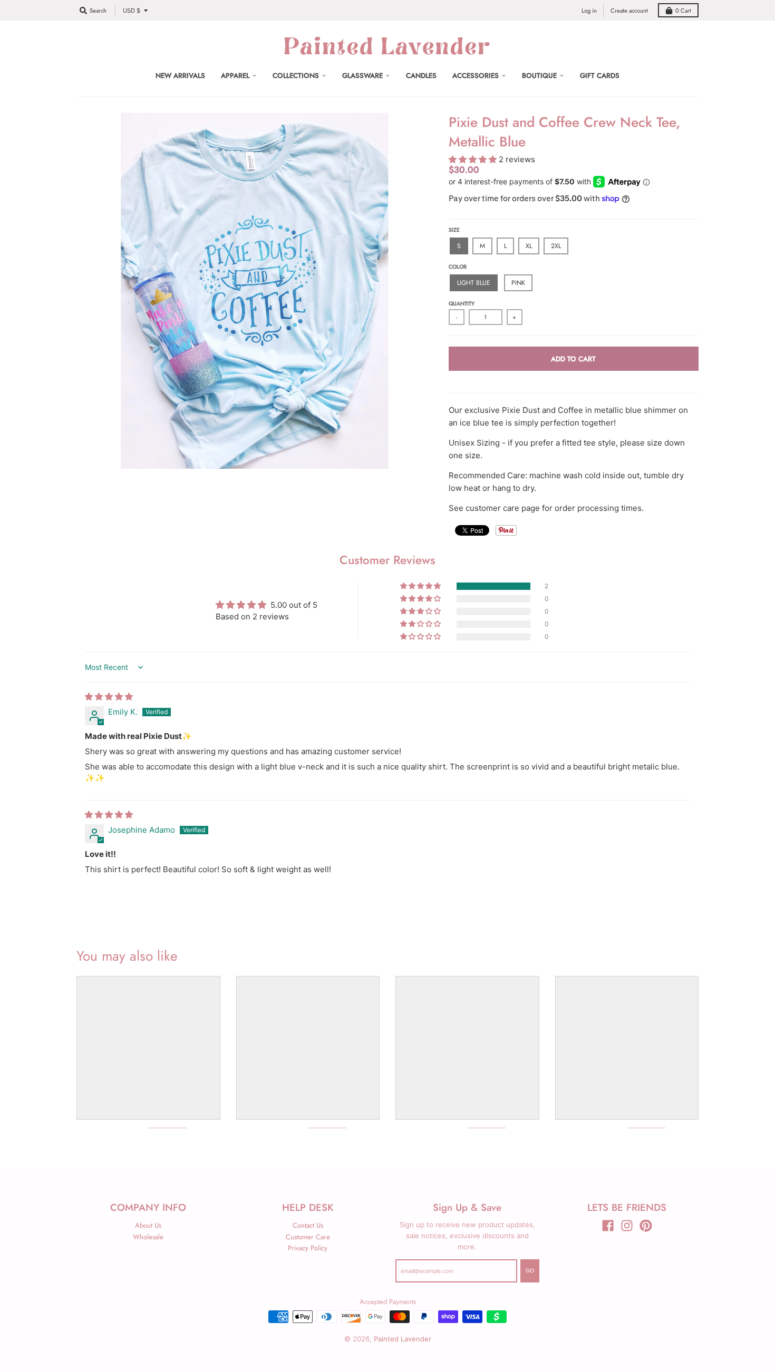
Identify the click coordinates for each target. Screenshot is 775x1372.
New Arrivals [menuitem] (180, 76)
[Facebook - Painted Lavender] (608, 1225)
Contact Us (308, 1225)
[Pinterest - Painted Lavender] (646, 1225)
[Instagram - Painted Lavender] (627, 1225)
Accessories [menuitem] (475, 76)
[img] (109, 697)
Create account (629, 10)
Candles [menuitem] (421, 76)
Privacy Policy (307, 1248)
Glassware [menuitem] (362, 76)
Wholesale (148, 1237)
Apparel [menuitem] (235, 76)
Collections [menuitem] (296, 76)
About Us (148, 1225)
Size (454, 230)
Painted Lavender (402, 1339)
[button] (474, 159)
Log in (589, 10)
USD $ (131, 10)
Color (458, 267)
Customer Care (308, 1237)
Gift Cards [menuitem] (599, 76)
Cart (683, 10)
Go (530, 1271)
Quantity (461, 304)
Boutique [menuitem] (539, 76)
